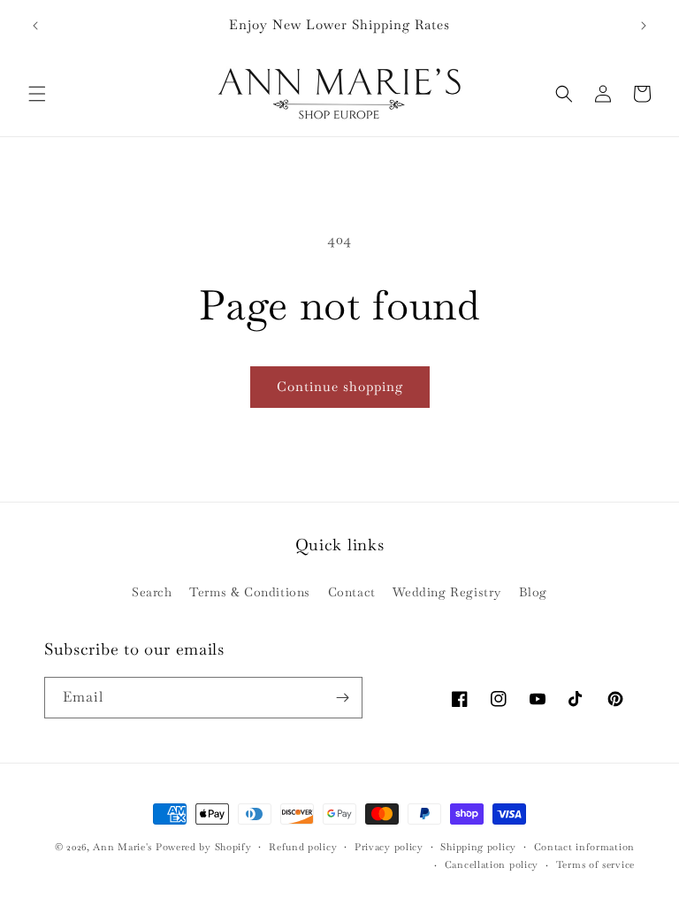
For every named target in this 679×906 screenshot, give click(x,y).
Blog (533, 592)
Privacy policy (389, 847)
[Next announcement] (643, 25)
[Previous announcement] (35, 25)
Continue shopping (340, 386)
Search (152, 592)
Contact (352, 592)
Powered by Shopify (204, 847)
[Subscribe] (342, 697)
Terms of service (595, 864)
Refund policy (303, 847)
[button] (37, 93)
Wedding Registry (447, 592)
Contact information (584, 847)
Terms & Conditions (249, 592)
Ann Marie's (122, 847)
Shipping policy (478, 847)
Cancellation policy (491, 864)
